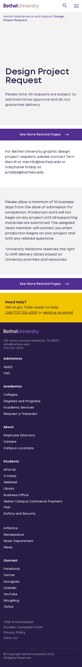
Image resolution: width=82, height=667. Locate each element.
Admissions (12, 358)
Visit (6, 373)
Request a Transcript (20, 414)
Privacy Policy (14, 632)
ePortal (9, 470)
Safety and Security (19, 513)
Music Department (18, 541)
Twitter (9, 575)
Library (8, 488)
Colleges (10, 395)
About (8, 427)
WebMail (10, 482)
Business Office (15, 495)
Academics (12, 386)
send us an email (58, 312)
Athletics (10, 528)
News (7, 547)
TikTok (8, 607)
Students (11, 461)
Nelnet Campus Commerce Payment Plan (32, 504)
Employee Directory (19, 435)
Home (7, 16)
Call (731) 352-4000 (21, 312)
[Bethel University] (21, 336)
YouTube (10, 594)
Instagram (11, 581)
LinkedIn (9, 588)
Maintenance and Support (33, 16)
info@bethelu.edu (16, 344)
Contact (10, 560)
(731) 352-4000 (13, 348)
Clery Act (10, 638)
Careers (9, 441)
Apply (7, 367)
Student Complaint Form (23, 627)
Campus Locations (18, 448)
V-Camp (9, 476)
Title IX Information (18, 622)
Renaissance (13, 535)
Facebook (11, 569)
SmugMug (11, 600)
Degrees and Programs (21, 401)
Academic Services (18, 407)
